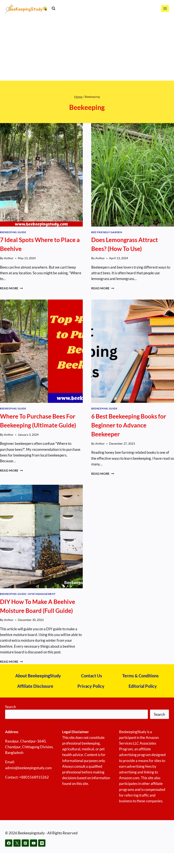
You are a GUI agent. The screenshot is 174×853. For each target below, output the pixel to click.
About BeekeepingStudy (38, 675)
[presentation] (41, 175)
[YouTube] (33, 843)
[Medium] (41, 843)
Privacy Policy (90, 686)
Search (10, 707)
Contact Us (91, 675)
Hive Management (41, 593)
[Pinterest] (25, 843)
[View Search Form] (53, 8)
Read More (11, 288)
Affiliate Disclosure (35, 686)
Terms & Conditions (140, 675)
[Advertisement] (87, 48)
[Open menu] (165, 8)
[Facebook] (8, 843)
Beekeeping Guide (13, 232)
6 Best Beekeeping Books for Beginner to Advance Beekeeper (128, 425)
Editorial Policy (143, 686)
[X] (17, 843)
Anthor (9, 258)
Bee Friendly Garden (106, 232)
